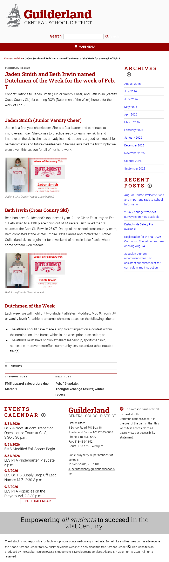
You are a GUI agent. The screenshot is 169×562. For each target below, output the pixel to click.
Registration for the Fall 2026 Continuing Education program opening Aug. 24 (144, 241)
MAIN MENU (87, 46)
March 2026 (132, 122)
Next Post (63, 376)
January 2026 (133, 137)
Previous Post (16, 376)
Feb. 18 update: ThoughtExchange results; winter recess (79, 389)
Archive (17, 366)
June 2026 (131, 99)
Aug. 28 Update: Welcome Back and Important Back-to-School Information (144, 199)
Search (56, 36)
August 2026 (132, 83)
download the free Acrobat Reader (105, 547)
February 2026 (133, 130)
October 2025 (133, 161)
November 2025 (134, 153)
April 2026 (130, 114)
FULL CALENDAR (38, 501)
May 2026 (130, 106)
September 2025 (134, 168)
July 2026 (130, 91)
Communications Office (134, 419)
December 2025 (134, 145)
